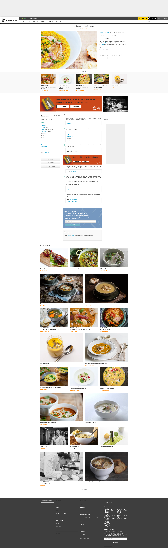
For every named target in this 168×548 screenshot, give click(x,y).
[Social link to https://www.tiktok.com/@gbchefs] (113, 502)
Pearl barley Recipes (115, 55)
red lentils (48, 142)
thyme (46, 135)
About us (82, 524)
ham (103, 44)
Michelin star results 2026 (61, 513)
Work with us (82, 507)
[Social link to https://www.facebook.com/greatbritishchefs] (104, 502)
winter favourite (108, 45)
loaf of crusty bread (47, 154)
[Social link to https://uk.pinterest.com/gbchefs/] (107, 502)
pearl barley (48, 137)
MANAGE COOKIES (47, 505)
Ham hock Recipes (104, 55)
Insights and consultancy (85, 510)
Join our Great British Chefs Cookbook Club (89, 517)
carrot (43, 127)
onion (43, 129)
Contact (81, 504)
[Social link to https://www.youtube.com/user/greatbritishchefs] (111, 502)
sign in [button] (68, 235)
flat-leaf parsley (48, 152)
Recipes (57, 507)
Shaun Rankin (85, 28)
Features (57, 523)
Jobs (81, 527)
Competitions (58, 529)
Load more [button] (83, 490)
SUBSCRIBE (72, 224)
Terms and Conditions (84, 538)
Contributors (82, 531)
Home (57, 504)
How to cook (58, 526)
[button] (23, 21)
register (73, 235)
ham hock (44, 125)
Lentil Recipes (103, 58)
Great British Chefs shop (85, 514)
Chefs (57, 510)
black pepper (44, 146)
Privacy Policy (83, 534)
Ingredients (58, 516)
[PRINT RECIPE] (57, 116)
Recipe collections (59, 520)
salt (42, 144)
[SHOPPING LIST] (59, 116)
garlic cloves (44, 131)
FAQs (81, 521)
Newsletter (58, 533)
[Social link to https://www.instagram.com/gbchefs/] (109, 502)
